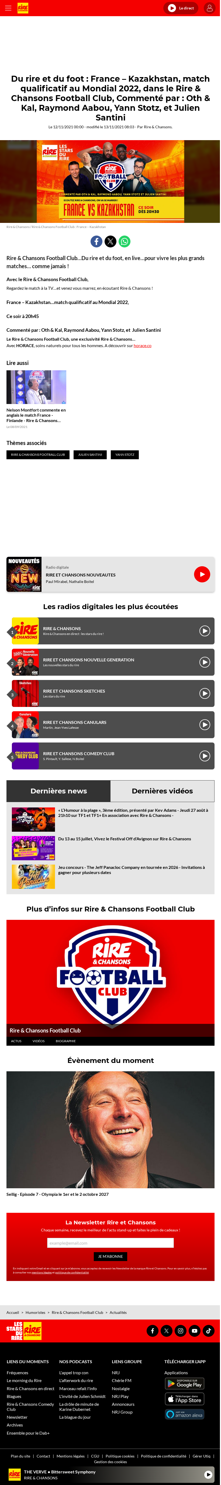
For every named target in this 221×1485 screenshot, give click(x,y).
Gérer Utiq (201, 1456)
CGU (95, 1456)
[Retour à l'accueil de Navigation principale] (23, 8)
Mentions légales (71, 1456)
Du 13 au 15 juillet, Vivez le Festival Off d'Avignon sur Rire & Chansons (124, 838)
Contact (43, 1456)
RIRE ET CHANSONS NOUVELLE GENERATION (88, 659)
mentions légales (42, 1272)
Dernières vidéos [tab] (162, 791)
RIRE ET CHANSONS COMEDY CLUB (78, 753)
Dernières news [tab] (58, 791)
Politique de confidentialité (163, 1456)
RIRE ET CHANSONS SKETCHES (74, 690)
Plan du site (20, 1456)
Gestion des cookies (110, 1461)
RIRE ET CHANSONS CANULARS (74, 722)
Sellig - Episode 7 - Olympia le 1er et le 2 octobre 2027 (57, 1194)
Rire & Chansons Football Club (45, 1030)
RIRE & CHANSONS (62, 628)
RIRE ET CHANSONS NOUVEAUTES (81, 574)
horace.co (142, 345)
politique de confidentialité (72, 1272)
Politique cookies (120, 1456)
